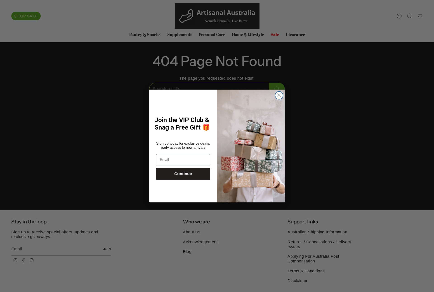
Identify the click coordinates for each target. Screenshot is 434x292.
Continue (183, 173)
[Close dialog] (279, 95)
